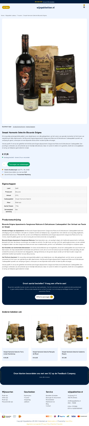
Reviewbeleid (50, 400)
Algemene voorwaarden (34, 424)
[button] (87, 338)
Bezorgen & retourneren (53, 397)
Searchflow (69, 421)
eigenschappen (30, 127)
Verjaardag (27, 400)
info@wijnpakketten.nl (74, 401)
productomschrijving (19, 127)
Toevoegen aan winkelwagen (19, 164)
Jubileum (26, 402)
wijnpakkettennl (45, 7)
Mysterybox (27, 395)
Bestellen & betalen (52, 395)
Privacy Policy (46, 424)
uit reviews (48, 2)
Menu (7, 7)
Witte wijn (5, 397)
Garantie (59, 424)
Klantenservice (50, 402)
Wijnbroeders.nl (52, 421)
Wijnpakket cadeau (11, 15)
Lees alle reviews (44, 377)
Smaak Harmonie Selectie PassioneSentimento (70, 353)
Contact (48, 406)
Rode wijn (5, 395)
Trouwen (19, 15)
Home (2, 15)
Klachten (53, 424)
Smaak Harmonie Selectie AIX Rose (44, 352)
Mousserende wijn (7, 402)
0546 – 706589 (72, 403)
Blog (47, 404)
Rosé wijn (5, 400)
